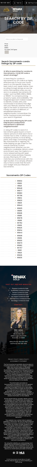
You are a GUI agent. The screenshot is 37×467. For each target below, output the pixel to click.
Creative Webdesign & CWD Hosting (23, 461)
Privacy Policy (13, 359)
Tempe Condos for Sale (20, 292)
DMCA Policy (23, 359)
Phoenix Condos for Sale (20, 288)
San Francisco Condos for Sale (20, 299)
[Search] (7, 52)
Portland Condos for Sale (20, 294)
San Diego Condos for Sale (20, 301)
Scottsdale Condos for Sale (20, 290)
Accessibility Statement (18, 361)
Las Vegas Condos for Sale (20, 297)
